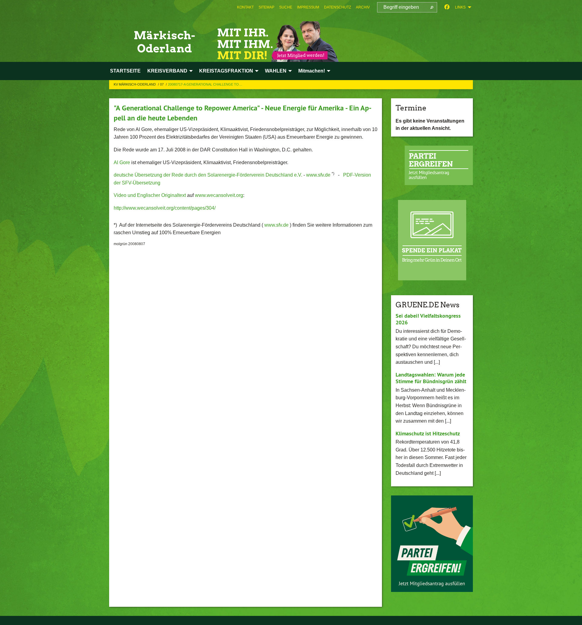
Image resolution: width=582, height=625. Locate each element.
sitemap (266, 7)
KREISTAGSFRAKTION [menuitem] (226, 70)
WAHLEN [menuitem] (275, 70)
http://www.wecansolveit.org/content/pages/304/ (165, 208)
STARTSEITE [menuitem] (125, 70)
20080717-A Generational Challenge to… (205, 84)
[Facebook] (447, 7)
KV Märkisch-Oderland (135, 84)
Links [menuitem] (460, 7)
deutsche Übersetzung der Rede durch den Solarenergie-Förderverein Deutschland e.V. (208, 174)
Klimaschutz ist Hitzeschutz (428, 433)
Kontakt (245, 7)
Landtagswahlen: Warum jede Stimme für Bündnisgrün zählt (431, 378)
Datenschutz (337, 7)
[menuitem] (245, 7)
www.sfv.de (318, 174)
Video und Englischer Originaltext (150, 195)
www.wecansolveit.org (219, 195)
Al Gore (122, 162)
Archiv (363, 7)
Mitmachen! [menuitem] (311, 70)
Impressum (308, 7)
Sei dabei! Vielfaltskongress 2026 (428, 319)
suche (285, 7)
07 (162, 84)
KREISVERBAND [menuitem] (167, 70)
